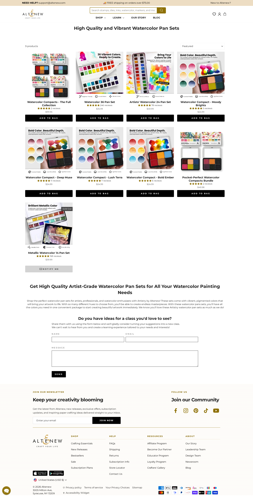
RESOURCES (155, 437)
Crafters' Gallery (156, 467)
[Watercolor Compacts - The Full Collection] (49, 75)
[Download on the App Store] (40, 473)
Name (56, 334)
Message (58, 348)
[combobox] (123, 10)
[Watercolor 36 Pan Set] (99, 75)
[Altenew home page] (33, 14)
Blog (188, 467)
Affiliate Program (157, 443)
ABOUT (190, 437)
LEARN (117, 17)
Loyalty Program (156, 461)
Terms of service (93, 487)
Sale (73, 461)
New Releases (79, 449)
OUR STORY (138, 17)
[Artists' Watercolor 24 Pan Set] (150, 75)
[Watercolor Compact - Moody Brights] (201, 75)
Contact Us (115, 474)
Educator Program (158, 455)
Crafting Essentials (82, 443)
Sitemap (137, 487)
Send (59, 374)
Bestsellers (77, 455)
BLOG (156, 17)
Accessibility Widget (77, 492)
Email (130, 334)
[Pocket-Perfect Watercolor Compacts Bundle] (201, 151)
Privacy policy (74, 487)
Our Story (191, 443)
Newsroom (192, 461)
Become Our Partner (159, 449)
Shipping (114, 449)
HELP (112, 437)
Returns (114, 455)
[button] (6, 490)
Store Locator (117, 467)
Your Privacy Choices (118, 487)
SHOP (100, 17)
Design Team (193, 455)
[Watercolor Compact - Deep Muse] (49, 151)
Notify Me (51, 269)
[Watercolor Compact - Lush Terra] (99, 151)
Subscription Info (119, 461)
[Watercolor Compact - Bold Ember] (150, 151)
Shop (74, 437)
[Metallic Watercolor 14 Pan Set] (49, 226)
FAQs (112, 443)
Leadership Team (196, 449)
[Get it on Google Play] (56, 473)
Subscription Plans (82, 467)
